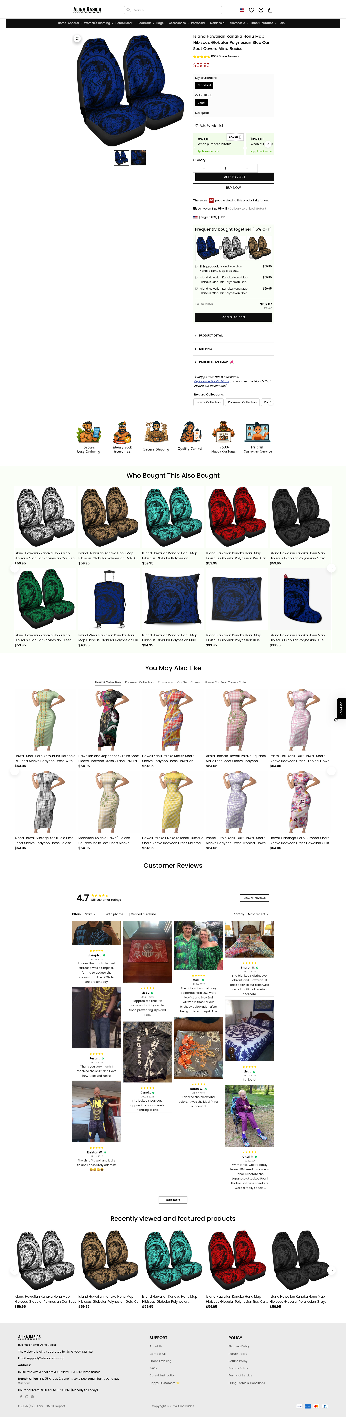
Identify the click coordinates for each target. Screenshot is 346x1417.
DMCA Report (55, 1406)
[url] (211, 381)
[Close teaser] (336, 720)
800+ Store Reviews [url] (225, 56)
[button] (341, 708)
